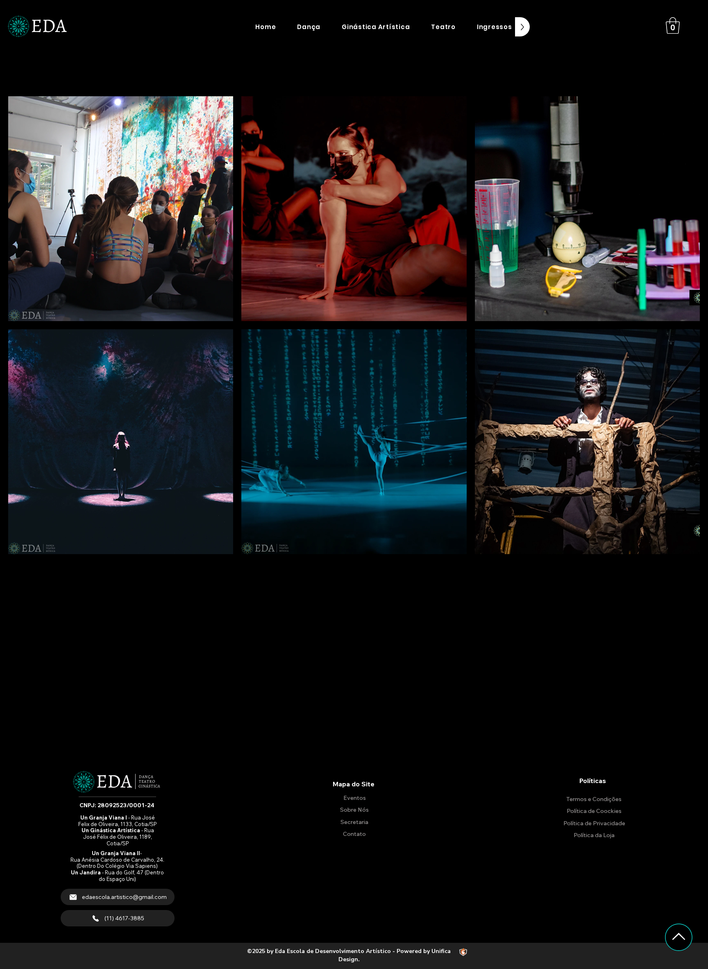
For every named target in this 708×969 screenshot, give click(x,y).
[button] (308, 26)
